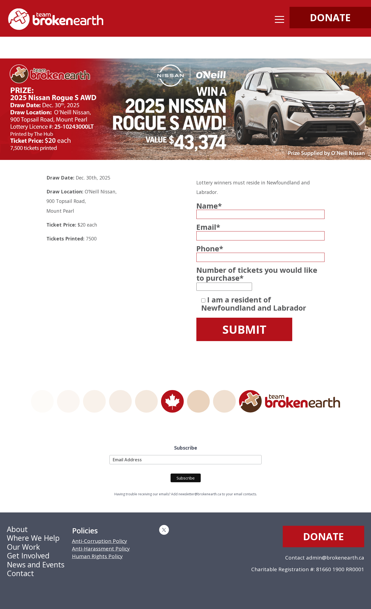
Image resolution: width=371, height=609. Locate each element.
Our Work (23, 547)
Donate (323, 536)
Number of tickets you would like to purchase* (256, 274)
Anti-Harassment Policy (101, 548)
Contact (20, 573)
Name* (209, 206)
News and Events (35, 564)
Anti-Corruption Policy (99, 541)
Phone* (209, 249)
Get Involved (28, 556)
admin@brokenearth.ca (335, 557)
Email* (208, 227)
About (17, 529)
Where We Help (33, 538)
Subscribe (185, 448)
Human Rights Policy (97, 556)
